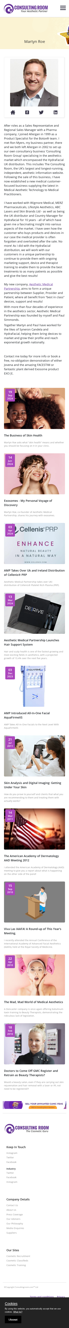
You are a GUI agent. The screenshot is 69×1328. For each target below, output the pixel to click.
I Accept (13, 1319)
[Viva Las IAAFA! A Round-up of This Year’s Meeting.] (34, 921)
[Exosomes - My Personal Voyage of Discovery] (34, 493)
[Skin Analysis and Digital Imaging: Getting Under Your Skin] (34, 775)
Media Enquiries (15, 1228)
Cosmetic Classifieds (17, 1260)
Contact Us (12, 1205)
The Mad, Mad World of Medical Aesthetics (33, 1002)
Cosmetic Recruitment (18, 1256)
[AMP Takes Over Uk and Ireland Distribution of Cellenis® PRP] (34, 563)
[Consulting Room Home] (26, 9)
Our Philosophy (14, 1223)
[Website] (12, 114)
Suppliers (11, 1233)
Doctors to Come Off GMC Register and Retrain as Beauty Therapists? (31, 1073)
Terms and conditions (42, 1296)
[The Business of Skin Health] (34, 428)
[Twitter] (41, 114)
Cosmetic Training (16, 1265)
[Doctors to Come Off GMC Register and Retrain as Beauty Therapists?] (34, 1063)
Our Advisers (13, 1219)
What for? (17, 1312)
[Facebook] (27, 114)
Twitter (10, 1157)
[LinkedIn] (55, 114)
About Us (11, 1210)
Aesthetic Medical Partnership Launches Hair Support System (31, 642)
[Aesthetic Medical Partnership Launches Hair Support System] (34, 633)
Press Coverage (14, 1214)
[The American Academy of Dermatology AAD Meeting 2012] (34, 849)
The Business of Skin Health (23, 435)
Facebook (11, 1162)
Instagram (11, 1153)
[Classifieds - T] (34, 1108)
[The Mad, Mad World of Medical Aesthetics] (34, 995)
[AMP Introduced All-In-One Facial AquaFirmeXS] (34, 706)
